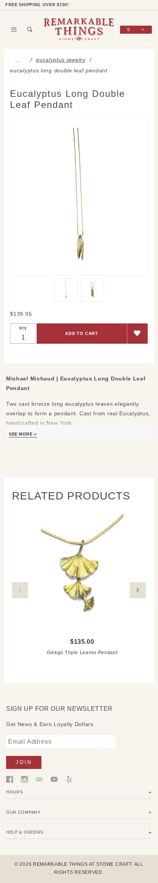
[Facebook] (9, 779)
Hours (14, 792)
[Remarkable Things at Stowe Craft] (79, 29)
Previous (20, 590)
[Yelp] (69, 779)
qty (22, 327)
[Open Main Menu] (14, 29)
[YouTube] (54, 779)
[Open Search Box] (30, 29)
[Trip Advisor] (39, 779)
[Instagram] (24, 779)
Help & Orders (24, 832)
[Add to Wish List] (137, 333)
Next (138, 590)
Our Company (23, 812)
